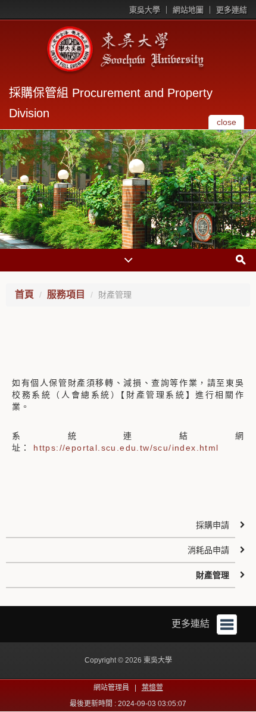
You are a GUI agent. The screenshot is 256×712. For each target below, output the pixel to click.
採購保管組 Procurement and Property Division (111, 103)
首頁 (24, 294)
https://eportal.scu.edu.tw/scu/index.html (125, 447)
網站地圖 (188, 10)
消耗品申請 (208, 550)
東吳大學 (144, 10)
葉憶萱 (152, 687)
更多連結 (231, 10)
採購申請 (212, 525)
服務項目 (66, 294)
